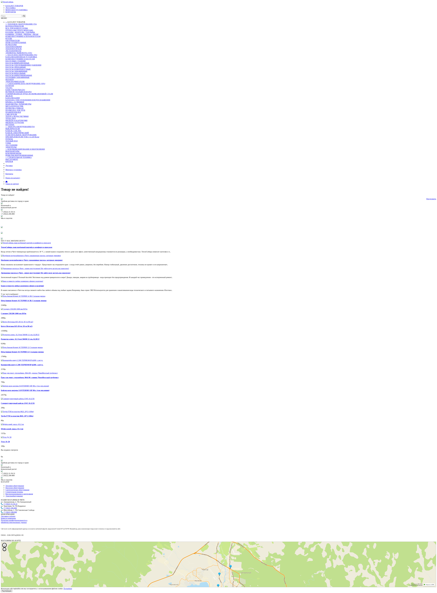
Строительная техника (14, 492)
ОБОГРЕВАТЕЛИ (12, 40)
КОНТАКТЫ (10, 12)
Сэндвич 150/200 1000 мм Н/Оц (13, 313)
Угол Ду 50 (5, 442)
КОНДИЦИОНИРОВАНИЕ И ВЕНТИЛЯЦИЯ (26, 149)
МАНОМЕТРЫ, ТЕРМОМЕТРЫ (18, 104)
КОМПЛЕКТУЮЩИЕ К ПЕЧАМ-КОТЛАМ (22, 36)
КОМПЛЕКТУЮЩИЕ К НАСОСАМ (20, 59)
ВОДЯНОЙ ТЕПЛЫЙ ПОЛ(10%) (18, 92)
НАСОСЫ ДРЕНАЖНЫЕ (15, 67)
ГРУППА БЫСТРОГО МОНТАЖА (19, 30)
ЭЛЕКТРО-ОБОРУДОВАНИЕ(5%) (21, 127)
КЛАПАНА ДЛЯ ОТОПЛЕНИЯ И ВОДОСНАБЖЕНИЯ (27, 100)
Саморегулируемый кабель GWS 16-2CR (18, 403)
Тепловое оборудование (14, 486)
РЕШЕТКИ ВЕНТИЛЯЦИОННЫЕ (19, 155)
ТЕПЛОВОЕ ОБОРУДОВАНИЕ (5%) (22, 24)
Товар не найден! (12, 184)
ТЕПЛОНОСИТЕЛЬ (13, 49)
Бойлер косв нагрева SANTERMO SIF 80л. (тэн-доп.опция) (25, 390)
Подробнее (68, 589)
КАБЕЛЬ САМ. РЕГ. (13, 131)
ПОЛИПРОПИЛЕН (13, 112)
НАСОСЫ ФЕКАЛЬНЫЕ (15, 73)
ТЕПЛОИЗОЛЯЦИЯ (13, 47)
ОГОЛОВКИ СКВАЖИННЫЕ (17, 77)
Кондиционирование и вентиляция (19, 494)
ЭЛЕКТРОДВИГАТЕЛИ (14, 81)
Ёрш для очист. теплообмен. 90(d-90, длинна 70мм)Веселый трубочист (30, 377)
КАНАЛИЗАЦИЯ (12, 98)
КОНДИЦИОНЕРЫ (13, 153)
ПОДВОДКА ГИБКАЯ (14, 108)
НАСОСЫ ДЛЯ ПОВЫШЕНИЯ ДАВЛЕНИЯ (23, 65)
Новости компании (8, 518)
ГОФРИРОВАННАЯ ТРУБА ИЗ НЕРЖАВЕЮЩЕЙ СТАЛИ (29, 94)
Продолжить (431, 199)
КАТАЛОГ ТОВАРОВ (14, 6)
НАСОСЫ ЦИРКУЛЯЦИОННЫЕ (18, 75)
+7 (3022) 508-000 (10, 512)
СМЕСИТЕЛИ (11, 114)
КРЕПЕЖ (9, 161)
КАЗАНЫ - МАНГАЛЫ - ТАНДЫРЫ (20, 32)
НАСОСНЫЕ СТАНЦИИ (15, 61)
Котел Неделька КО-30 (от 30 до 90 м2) (16, 326)
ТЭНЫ (8, 143)
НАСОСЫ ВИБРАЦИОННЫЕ (17, 63)
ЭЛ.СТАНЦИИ (11, 145)
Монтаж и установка (13, 170)
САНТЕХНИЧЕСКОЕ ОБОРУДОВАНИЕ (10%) (26, 84)
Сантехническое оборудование (17, 490)
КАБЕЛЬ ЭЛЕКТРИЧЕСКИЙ (17, 133)
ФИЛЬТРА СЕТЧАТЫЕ (14, 122)
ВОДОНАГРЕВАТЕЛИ (14, 26)
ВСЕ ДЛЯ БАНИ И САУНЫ (16, 28)
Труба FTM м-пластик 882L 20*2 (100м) (17, 416)
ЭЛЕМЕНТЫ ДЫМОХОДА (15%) (18, 53)
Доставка (9, 166)
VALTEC (9, 88)
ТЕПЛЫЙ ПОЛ (11, 141)
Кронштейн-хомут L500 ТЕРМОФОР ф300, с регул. (22, 365)
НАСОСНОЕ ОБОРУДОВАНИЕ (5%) (22, 55)
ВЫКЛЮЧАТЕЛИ (12, 129)
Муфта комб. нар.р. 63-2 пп (12, 429)
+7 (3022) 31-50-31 (10, 504)
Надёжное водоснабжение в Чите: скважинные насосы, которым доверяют (32, 260)
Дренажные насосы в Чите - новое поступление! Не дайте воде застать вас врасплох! (35, 273)
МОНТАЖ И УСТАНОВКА (16, 10)
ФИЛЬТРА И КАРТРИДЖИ (16, 120)
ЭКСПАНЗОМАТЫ (13, 51)
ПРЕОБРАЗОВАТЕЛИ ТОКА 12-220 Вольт (22, 137)
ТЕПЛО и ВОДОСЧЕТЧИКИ (17, 116)
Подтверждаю (6, 591)
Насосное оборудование (14, 488)
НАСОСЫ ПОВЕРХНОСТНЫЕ (18, 69)
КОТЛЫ (8, 38)
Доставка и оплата (8, 516)
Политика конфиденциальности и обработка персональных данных (14, 521)
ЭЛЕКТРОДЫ (11, 147)
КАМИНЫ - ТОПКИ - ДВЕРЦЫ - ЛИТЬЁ (21, 34)
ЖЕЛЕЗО (9, 96)
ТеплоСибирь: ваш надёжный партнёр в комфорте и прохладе (26, 247)
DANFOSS (9, 86)
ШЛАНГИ (9, 79)
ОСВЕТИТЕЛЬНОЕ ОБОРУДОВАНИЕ (21, 135)
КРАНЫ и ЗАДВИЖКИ (14, 102)
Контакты (9, 174)
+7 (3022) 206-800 (10, 508)
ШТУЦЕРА (9, 125)
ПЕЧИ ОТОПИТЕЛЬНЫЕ (15, 43)
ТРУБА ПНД (10, 118)
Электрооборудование (14, 496)
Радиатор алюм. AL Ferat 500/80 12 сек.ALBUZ (20, 339)
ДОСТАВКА (10, 8)
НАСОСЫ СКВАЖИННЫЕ (16, 71)
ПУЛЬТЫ (9, 139)
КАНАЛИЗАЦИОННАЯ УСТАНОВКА (21, 57)
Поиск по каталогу (12, 178)
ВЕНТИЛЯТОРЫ (12, 151)
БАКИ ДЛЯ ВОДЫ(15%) (15, 90)
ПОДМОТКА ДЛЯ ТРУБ (15, 110)
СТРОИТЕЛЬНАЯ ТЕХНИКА (20, 157)
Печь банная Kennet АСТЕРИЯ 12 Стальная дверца (22, 352)
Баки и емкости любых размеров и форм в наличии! (22, 286)
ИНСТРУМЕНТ (11, 159)
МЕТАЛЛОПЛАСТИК (14, 106)
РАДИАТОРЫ (11, 45)
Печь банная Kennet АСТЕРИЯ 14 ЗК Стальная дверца (23, 301)
